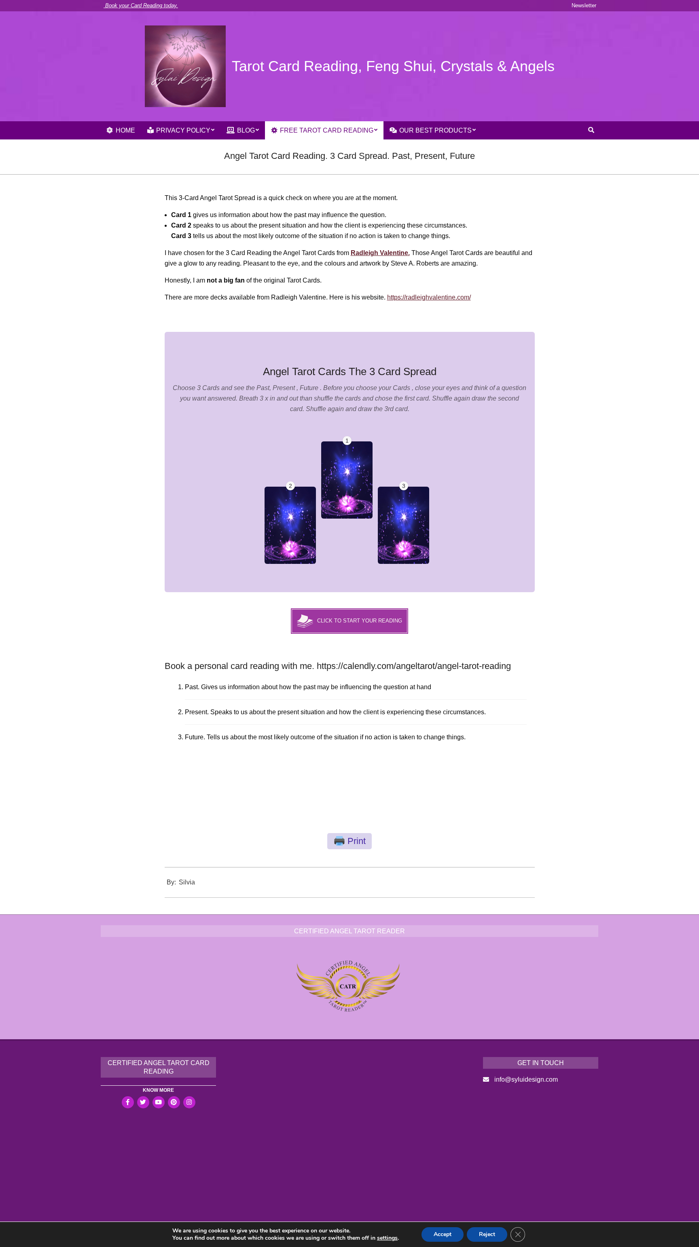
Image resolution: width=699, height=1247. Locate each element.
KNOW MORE (158, 1090)
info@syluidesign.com (526, 1079)
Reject (487, 1234)
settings (387, 1238)
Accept (442, 1234)
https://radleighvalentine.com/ (429, 297)
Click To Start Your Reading (359, 621)
